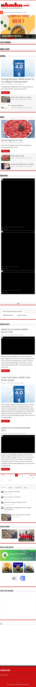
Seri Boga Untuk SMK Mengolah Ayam (13, 227)
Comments (18, 487)
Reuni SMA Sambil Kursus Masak (21, 97)
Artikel (3, 56)
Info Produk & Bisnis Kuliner (13, 311)
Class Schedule (5, 42)
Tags (25, 487)
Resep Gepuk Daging (17, 156)
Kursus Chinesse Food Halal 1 (12, 36)
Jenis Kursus (21, 315)
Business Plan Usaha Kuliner (9, 266)
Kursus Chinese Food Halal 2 (12, 491)
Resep (2, 117)
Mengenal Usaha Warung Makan (11, 290)
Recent (4, 487)
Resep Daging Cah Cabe (12, 140)
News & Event (5, 49)
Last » (9, 480)
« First (3, 475)
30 (2, 480)
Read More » (5, 92)
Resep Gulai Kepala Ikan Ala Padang (22, 164)
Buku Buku (4, 176)
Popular (10, 487)
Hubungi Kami (4, 675)
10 (28, 477)
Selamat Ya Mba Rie (17, 105)
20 (32, 477)
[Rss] (18, 682)
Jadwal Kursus (8, 315)
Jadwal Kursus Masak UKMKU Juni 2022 (15, 12)
